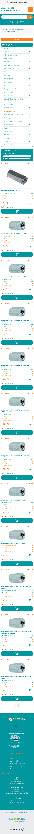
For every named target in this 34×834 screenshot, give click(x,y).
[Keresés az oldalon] (30, 17)
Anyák (6, 48)
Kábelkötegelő (8, 92)
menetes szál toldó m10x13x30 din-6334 (14, 234)
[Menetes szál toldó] (10, 9)
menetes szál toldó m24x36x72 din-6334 (14, 500)
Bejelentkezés (23, 2)
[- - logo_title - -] (18, 705)
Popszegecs (8, 118)
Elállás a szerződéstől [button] (16, 766)
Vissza (17, 39)
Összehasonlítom (8, 207)
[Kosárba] (17, 211)
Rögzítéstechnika (21, 29)
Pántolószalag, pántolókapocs (13, 114)
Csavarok (7, 62)
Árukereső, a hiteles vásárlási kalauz (16, 733)
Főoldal (5, 29)
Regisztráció (13, 2)
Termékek (12, 29)
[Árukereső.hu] (17, 730)
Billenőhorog (8, 58)
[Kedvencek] (30, 203)
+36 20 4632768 (18, 801)
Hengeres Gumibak (10, 89)
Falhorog (7, 75)
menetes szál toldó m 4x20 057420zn (13, 543)
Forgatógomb (8, 78)
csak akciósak (10, 153)
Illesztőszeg (8, 95)
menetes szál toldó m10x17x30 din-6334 (14, 277)
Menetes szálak (9, 107)
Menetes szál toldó (10, 111)
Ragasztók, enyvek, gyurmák (13, 121)
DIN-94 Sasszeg (9, 68)
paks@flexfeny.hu (19, 802)
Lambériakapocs (9, 104)
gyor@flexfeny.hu (19, 783)
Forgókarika (8, 82)
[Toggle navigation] (30, 9)
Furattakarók (8, 85)
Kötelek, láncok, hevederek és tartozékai (13, 100)
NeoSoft (28, 812)
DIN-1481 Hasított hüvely (12, 65)
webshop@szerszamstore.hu (19, 793)
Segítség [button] (12, 758)
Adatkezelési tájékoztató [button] (17, 763)
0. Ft (22, 21)
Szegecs (6, 135)
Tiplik (6, 141)
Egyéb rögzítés (9, 145)
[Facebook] (16, 726)
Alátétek (6, 51)
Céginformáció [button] (13, 761)
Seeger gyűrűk (8, 131)
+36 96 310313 (18, 781)
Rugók (6, 128)
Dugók (6, 72)
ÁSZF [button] (11, 769)
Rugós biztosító (9, 124)
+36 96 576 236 (18, 791)
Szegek (6, 138)
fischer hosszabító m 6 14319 (10, 190)
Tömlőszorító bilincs (10, 55)
